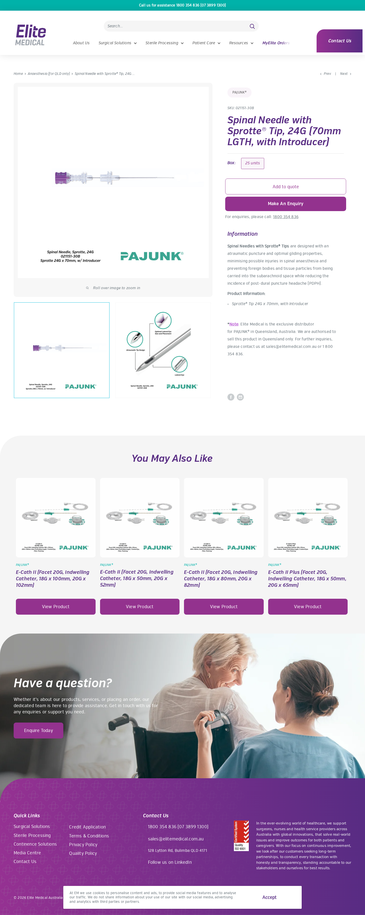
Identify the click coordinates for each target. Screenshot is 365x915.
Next (344, 74)
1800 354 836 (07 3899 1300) (178, 826)
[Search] (252, 26)
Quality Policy (83, 853)
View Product (56, 606)
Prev (327, 74)
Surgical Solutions (115, 43)
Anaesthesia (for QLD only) (49, 74)
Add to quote (286, 186)
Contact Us (339, 41)
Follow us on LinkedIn (170, 862)
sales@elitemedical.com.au (176, 839)
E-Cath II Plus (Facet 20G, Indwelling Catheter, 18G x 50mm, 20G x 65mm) (307, 578)
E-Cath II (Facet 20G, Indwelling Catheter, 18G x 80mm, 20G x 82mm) (220, 578)
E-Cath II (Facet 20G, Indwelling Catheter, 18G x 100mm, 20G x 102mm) (52, 578)
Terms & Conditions (89, 836)
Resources (238, 43)
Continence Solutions (35, 844)
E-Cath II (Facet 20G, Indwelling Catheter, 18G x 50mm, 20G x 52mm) (137, 578)
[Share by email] (240, 397)
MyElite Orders (276, 43)
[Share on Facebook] (230, 397)
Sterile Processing (162, 43)
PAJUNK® (239, 92)
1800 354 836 (285, 216)
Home (18, 74)
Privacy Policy (83, 844)
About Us (81, 43)
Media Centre (27, 853)
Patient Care (203, 43)
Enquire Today (38, 730)
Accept (269, 897)
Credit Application (87, 827)
